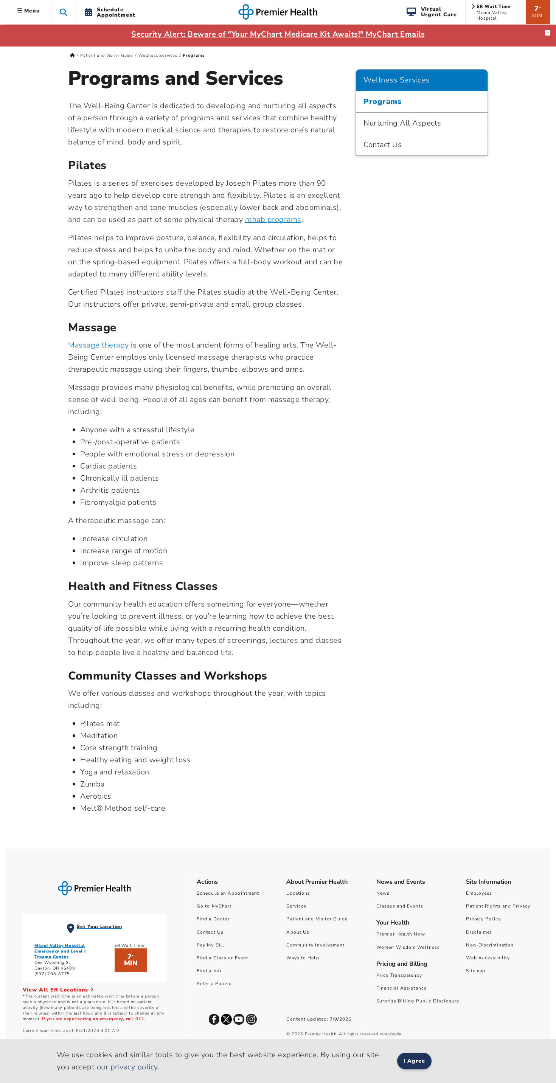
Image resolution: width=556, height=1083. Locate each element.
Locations (298, 893)
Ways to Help (302, 958)
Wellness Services (157, 55)
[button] (63, 11)
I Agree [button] (414, 1060)
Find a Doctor (213, 919)
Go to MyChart (214, 906)
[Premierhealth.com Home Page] (72, 55)
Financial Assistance (401, 988)
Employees (479, 893)
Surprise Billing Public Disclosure (417, 1001)
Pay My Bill (210, 945)
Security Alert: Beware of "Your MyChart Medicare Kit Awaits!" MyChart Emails (278, 34)
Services (296, 906)
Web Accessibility (488, 958)
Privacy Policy (483, 919)
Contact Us (382, 145)
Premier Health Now (400, 934)
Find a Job (209, 971)
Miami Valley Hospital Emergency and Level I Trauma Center (60, 951)
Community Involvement (315, 945)
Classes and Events (399, 906)
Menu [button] (31, 10)
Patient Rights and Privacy (498, 906)
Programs (382, 101)
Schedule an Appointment (228, 893)
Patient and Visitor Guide (106, 55)
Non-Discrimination (490, 945)
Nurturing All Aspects (402, 123)
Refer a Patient (215, 984)
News (383, 893)
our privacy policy (127, 1067)
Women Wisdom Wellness (408, 947)
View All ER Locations (56, 989)
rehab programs (273, 219)
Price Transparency (399, 975)
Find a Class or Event (222, 958)
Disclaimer (479, 932)
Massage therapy (98, 345)
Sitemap (475, 971)
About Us (297, 932)
